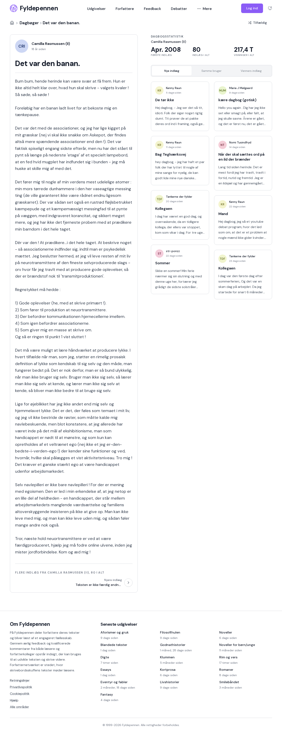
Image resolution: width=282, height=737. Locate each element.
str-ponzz (173, 251)
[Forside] (12, 23)
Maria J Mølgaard (240, 88)
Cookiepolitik (20, 693)
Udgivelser (96, 8)
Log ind (252, 8)
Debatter (179, 8)
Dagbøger (29, 22)
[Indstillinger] (270, 8)
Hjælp (14, 700)
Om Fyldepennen (30, 624)
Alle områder (19, 707)
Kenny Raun (173, 88)
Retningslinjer (20, 680)
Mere (207, 8)
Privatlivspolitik (21, 687)
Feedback (152, 8)
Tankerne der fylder (179, 196)
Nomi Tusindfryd (240, 142)
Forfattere (125, 8)
